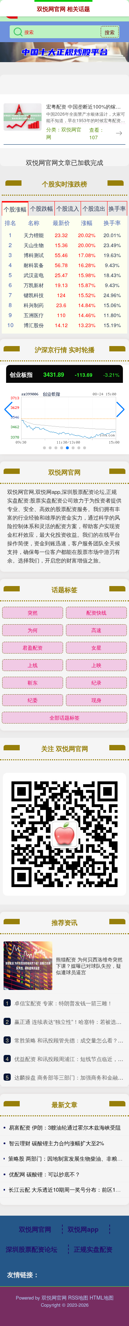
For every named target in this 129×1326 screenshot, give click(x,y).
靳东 (33, 682)
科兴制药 (34, 305)
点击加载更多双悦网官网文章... (64, 162)
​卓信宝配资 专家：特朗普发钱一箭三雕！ (63, 1003)
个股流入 (67, 208)
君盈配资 (33, 647)
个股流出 (93, 208)
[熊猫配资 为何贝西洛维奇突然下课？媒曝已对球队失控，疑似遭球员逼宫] (28, 965)
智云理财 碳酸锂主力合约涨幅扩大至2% (56, 1143)
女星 (96, 647)
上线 (33, 665)
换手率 (117, 208)
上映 (96, 665)
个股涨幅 (15, 209)
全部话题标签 (64, 717)
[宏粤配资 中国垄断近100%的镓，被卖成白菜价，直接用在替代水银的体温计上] (23, 116)
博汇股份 (34, 325)
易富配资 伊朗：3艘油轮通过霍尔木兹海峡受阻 (65, 1127)
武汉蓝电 (34, 275)
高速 (96, 630)
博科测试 (34, 255)
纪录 (96, 682)
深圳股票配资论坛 (31, 1249)
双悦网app (83, 1229)
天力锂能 (34, 235)
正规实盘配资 (93, 1249)
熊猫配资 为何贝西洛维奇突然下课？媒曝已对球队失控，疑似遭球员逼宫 (89, 966)
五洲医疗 (34, 315)
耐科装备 (34, 265)
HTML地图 (102, 1297)
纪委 (33, 700)
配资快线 (96, 612)
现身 (96, 700)
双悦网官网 (35, 1229)
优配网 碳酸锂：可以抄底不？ (44, 1174)
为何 (33, 630)
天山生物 (34, 245)
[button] (8, 409)
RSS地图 (78, 1297)
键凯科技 (34, 295)
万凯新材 (34, 285)
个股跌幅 (41, 208)
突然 (33, 612)
